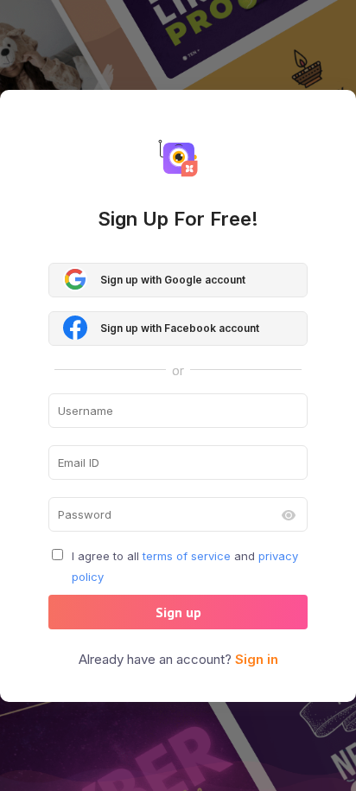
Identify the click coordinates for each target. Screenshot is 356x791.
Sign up (178, 612)
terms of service (186, 556)
